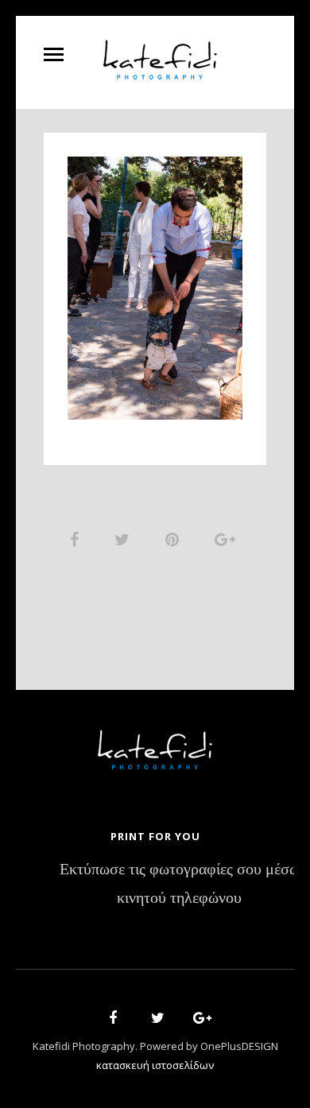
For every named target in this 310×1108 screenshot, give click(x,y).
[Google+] (197, 1020)
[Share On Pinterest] (175, 539)
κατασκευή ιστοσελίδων (155, 1065)
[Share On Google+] (227, 539)
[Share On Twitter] (125, 539)
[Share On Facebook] (77, 539)
